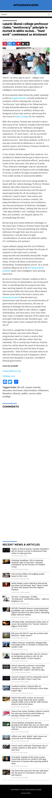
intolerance (43, 390)
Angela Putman (19, 98)
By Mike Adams (25, 592)
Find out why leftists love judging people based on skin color (27, 575)
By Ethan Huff (25, 579)
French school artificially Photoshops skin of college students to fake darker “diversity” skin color (29, 748)
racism (32, 393)
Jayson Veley (18, 39)
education (7, 390)
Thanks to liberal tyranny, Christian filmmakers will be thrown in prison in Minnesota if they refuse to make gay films (30, 551)
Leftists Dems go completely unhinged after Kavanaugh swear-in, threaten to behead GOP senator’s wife (29, 645)
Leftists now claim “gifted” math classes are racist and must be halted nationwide (29, 737)
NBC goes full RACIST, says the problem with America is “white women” (29, 634)
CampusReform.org (12, 371)
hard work (17, 390)
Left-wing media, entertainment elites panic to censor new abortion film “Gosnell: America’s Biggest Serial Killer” (29, 624)
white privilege (21, 116)
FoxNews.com (9, 376)
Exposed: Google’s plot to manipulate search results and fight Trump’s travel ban (29, 678)
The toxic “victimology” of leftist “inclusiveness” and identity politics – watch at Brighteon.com (30, 599)
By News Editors (25, 672)
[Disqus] (26, 442)
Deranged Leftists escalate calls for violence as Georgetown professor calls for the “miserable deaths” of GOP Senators (29, 656)
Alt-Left (20, 387)
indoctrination (30, 390)
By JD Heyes (23, 556)
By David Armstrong (27, 693)
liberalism (7, 393)
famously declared (11, 297)
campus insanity (32, 387)
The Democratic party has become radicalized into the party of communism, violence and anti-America (29, 773)
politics (24, 393)
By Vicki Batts (24, 569)
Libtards (16, 393)
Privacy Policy (26, 793)
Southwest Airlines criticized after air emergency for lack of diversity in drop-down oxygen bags (29, 688)
